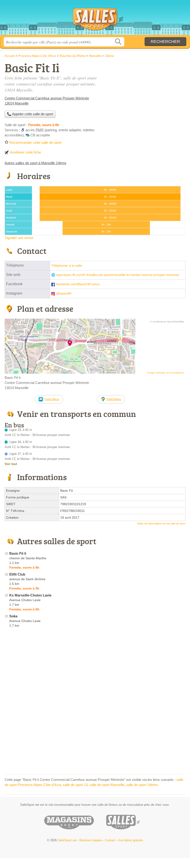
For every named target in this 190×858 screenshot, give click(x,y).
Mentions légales (90, 840)
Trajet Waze (51, 399)
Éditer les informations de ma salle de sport (161, 523)
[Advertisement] (146, 94)
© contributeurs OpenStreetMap (167, 321)
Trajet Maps (113, 399)
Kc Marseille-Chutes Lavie (30, 595)
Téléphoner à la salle (66, 265)
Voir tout (11, 464)
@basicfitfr (64, 293)
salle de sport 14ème (142, 785)
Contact (110, 840)
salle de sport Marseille (106, 785)
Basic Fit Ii (17, 553)
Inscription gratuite (130, 840)
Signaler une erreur (19, 238)
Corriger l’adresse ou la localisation (165, 372)
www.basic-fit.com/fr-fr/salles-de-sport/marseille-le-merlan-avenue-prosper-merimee (117, 275)
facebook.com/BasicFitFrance (78, 284)
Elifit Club (17, 574)
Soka (13, 616)
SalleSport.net (95, 19)
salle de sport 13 (75, 785)
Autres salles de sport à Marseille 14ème (35, 163)
